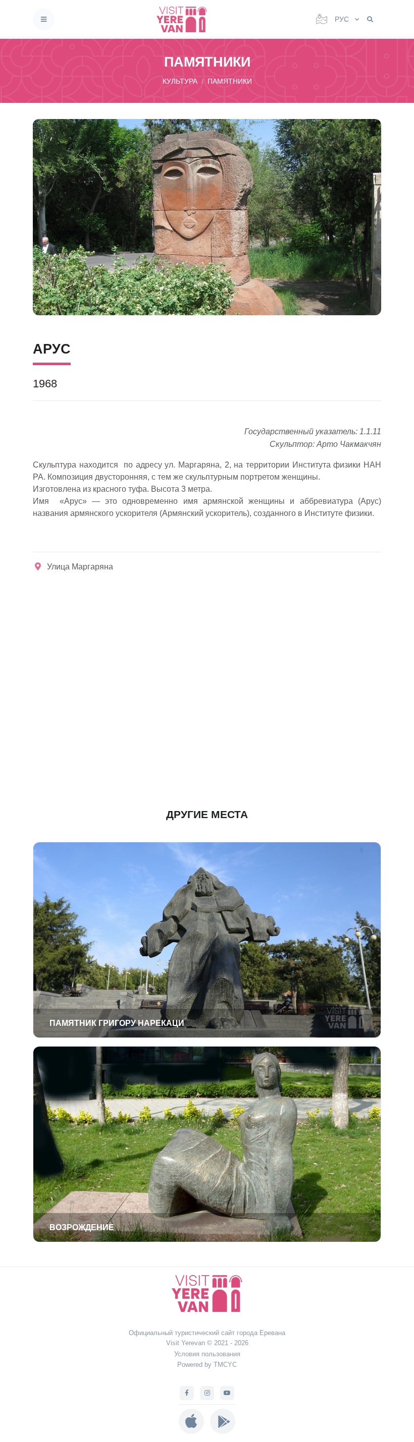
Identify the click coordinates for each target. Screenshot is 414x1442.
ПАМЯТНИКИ (230, 81)
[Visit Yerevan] (185, 19)
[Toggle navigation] (44, 19)
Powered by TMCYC (207, 1364)
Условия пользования (207, 1354)
